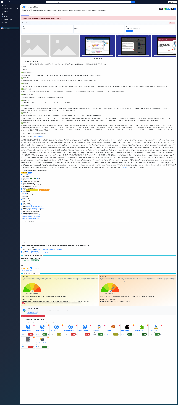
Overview (25, 14)
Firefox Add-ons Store (33, 210)
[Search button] (133, 2)
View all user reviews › (27, 270)
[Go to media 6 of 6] (103, 58)
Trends (53, 14)
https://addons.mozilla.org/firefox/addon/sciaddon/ (48, 249)
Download (33, 14)
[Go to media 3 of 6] (98, 58)
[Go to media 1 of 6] (94, 58)
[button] (172, 2)
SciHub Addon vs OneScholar (31, 218)
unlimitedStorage (27, 195)
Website (28, 206)
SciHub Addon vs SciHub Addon (31, 216)
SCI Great (25, 9)
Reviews (47, 14)
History (5, 26)
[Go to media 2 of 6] (96, 58)
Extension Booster (7, 19)
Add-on (30, 9)
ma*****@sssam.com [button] (32, 205)
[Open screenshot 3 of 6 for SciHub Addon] (97, 46)
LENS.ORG (124, 167)
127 (30, 176)
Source (40, 14)
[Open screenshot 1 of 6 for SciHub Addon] (35, 46)
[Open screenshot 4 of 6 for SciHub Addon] (133, 46)
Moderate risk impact (32, 190)
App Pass (5, 16)
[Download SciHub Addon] (150, 29)
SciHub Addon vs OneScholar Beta (32, 215)
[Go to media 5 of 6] (101, 58)
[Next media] (173, 45)
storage (25, 193)
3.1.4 (29, 180)
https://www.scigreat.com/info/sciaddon (38, 66)
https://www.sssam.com (39, 136)
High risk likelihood (44, 190)
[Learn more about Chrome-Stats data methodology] (40, 210)
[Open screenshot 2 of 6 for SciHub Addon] (64, 46)
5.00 (32, 178)
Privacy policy (37, 206)
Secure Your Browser (32, 312)
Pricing (5, 22)
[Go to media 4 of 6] (99, 58)
